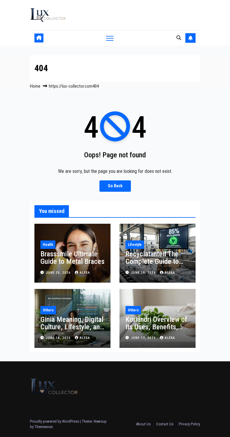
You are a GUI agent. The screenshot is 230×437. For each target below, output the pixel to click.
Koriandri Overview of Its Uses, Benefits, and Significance (156, 327)
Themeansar (43, 426)
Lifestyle (135, 245)
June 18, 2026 (59, 338)
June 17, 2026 (144, 338)
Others (48, 310)
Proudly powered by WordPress (55, 421)
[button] (178, 38)
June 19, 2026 (144, 273)
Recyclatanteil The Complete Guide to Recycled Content (152, 261)
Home (35, 86)
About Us (143, 424)
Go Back (115, 185)
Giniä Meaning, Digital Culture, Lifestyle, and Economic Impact (71, 327)
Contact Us (164, 424)
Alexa (85, 273)
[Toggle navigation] (109, 37)
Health (48, 245)
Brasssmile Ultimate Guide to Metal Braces (72, 258)
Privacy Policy (189, 424)
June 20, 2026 (59, 273)
